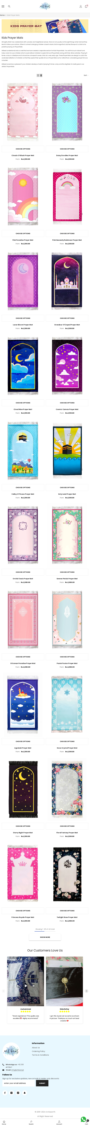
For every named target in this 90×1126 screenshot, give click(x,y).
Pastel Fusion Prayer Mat (67, 663)
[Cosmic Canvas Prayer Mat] (67, 366)
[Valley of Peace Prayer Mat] (23, 451)
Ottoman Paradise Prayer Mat (23, 663)
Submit (42, 1083)
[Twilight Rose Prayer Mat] (67, 874)
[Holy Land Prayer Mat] (67, 451)
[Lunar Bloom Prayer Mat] (23, 281)
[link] (45, 26)
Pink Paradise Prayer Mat (23, 240)
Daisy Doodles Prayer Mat (67, 155)
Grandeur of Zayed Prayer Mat (67, 325)
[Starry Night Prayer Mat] (23, 789)
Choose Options (23, 149)
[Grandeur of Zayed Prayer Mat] (67, 281)
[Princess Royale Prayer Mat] (23, 874)
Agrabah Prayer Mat (22, 748)
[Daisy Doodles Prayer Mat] (67, 112)
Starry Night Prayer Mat (23, 833)
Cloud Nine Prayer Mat (23, 409)
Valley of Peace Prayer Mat (23, 494)
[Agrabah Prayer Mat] (23, 705)
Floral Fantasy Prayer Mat (67, 833)
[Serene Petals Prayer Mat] (67, 535)
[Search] (9, 6)
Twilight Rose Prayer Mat (67, 917)
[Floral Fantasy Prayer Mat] (67, 789)
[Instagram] (11, 1092)
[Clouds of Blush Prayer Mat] (23, 112)
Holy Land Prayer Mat (67, 494)
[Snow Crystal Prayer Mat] (67, 705)
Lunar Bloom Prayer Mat (23, 325)
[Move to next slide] (86, 991)
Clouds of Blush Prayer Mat (23, 155)
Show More (45, 937)
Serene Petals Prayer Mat (67, 579)
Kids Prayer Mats (13, 15)
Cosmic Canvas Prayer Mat (67, 409)
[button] (38, 75)
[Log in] (81, 6)
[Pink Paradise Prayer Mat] (23, 197)
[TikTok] (18, 1092)
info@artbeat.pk (17, 1070)
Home (2, 15)
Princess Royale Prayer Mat (23, 917)
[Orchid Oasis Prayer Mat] (23, 535)
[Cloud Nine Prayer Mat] (23, 366)
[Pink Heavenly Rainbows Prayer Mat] (67, 197)
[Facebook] (4, 1092)
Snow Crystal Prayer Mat (67, 748)
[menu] (3, 6)
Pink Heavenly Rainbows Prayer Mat (67, 240)
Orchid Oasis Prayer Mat (23, 579)
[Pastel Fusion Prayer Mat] (67, 620)
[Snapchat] (24, 1092)
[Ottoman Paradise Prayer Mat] (23, 620)
